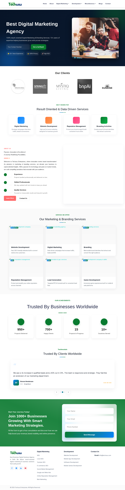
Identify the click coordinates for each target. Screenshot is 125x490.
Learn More (10, 198)
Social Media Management (45, 469)
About (52, 3)
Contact (108, 3)
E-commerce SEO (42, 465)
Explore (26, 241)
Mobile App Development (72, 459)
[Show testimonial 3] (64, 392)
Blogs (101, 3)
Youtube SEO (41, 462)
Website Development (20, 247)
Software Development (71, 462)
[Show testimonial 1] (60, 392)
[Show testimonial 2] (62, 392)
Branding (88, 247)
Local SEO (40, 459)
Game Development (92, 280)
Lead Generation (54, 280)
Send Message (89, 435)
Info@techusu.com (105, 455)
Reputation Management (21, 280)
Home (45, 3)
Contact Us (23, 198)
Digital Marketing (62, 3)
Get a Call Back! (38, 47)
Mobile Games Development (73, 465)
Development (76, 3)
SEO (38, 455)
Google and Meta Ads (44, 472)
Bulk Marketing (42, 479)
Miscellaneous (90, 3)
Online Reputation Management (47, 476)
